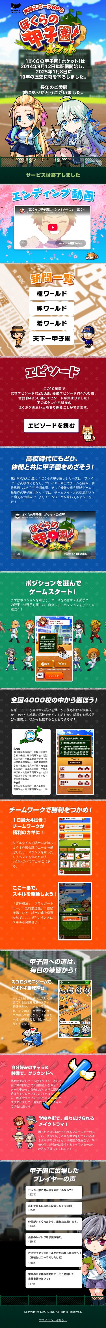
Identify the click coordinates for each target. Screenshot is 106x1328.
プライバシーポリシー (53, 1320)
